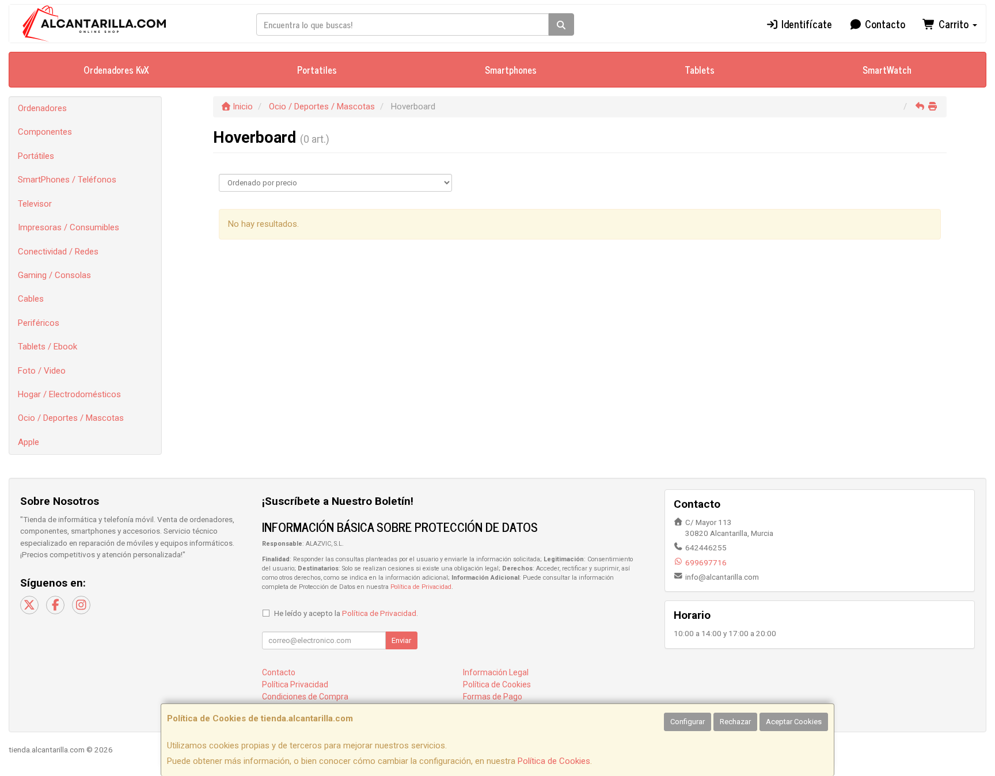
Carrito (953, 23)
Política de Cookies (554, 761)
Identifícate (805, 23)
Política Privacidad (295, 684)
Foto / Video (42, 371)
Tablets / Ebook (47, 346)
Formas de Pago (492, 696)
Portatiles (317, 69)
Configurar (687, 721)
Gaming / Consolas (54, 275)
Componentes (45, 132)
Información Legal (496, 672)
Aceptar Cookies (794, 721)
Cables (31, 299)
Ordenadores (42, 108)
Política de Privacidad (420, 587)
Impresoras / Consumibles (68, 227)
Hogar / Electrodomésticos (69, 394)
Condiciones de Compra (305, 696)
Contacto (883, 23)
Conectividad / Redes (58, 251)
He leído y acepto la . (346, 613)
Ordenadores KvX (116, 69)
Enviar (401, 640)
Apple (28, 442)
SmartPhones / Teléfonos (67, 179)
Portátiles (36, 156)
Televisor (35, 204)
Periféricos (38, 323)
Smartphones (511, 69)
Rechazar (735, 721)
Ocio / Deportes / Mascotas (71, 418)
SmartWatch (887, 69)
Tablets (700, 69)
